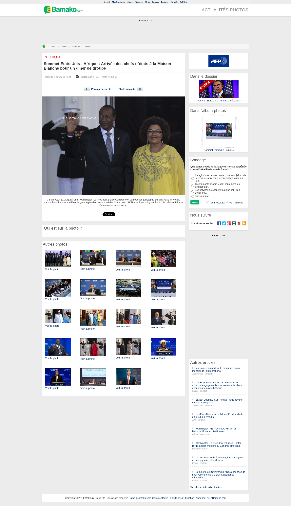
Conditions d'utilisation (182, 498)
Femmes (155, 2)
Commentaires (160, 498)
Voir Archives (236, 202)
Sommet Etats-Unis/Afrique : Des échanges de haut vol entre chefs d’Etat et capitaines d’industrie (218, 475)
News (147, 2)
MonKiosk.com (118, 2)
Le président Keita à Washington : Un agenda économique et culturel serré (218, 459)
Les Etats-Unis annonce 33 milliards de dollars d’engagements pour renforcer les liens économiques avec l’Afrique (217, 385)
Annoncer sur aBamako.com (211, 498)
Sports (130, 2)
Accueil (107, 2)
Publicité (183, 2)
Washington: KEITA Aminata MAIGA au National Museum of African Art (214, 430)
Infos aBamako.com (140, 498)
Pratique (164, 2)
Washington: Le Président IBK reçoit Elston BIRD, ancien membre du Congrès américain (217, 444)
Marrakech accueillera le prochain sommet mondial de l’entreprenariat (216, 369)
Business (139, 2)
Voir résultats (217, 202)
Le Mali (174, 2)
